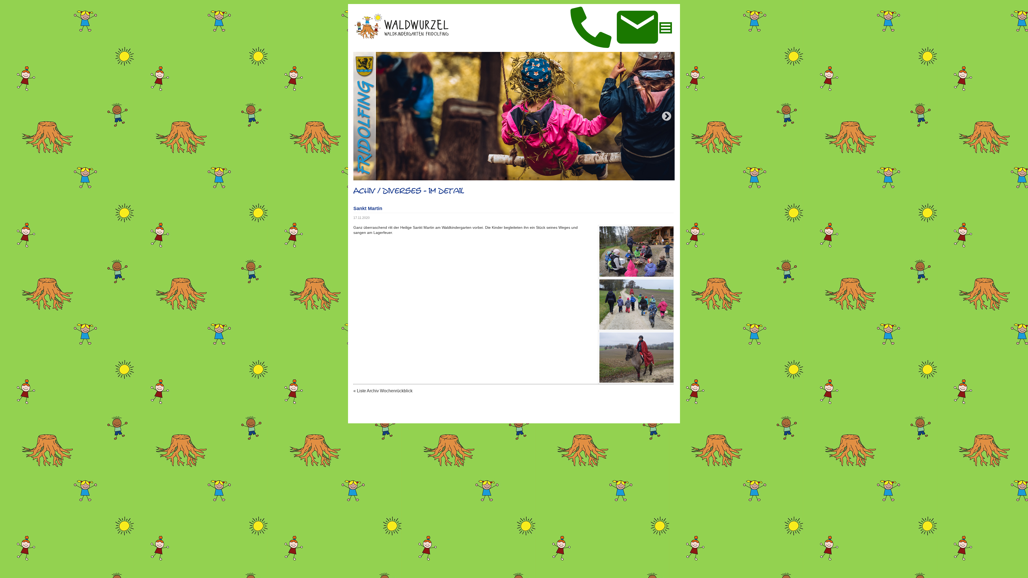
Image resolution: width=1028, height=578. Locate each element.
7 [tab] (538, 178)
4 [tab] (514, 178)
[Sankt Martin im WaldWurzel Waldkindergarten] (636, 357)
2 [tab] (498, 178)
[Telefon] (591, 28)
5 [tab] (522, 178)
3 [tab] (506, 178)
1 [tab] (490, 178)
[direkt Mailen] (637, 28)
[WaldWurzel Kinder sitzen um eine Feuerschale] (636, 251)
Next (666, 116)
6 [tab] (530, 178)
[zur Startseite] (400, 38)
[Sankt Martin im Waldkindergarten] (636, 304)
